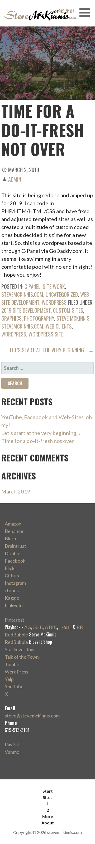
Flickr (10, 568)
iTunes (12, 590)
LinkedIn (14, 605)
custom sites (68, 310)
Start (47, 790)
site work (54, 286)
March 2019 (15, 491)
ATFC (51, 627)
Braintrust (15, 546)
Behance (14, 531)
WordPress (54, 302)
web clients (59, 326)
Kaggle (12, 598)
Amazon (13, 524)
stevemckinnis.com (22, 294)
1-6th (64, 627)
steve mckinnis (72, 318)
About (47, 822)
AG (27, 627)
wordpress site (45, 334)
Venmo (12, 752)
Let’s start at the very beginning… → (52, 350)
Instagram (15, 583)
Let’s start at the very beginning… (40, 433)
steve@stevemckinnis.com (32, 716)
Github (12, 575)
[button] (86, 12)
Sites (48, 797)
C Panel (32, 286)
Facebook (15, 561)
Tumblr (12, 664)
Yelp (9, 679)
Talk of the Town (22, 657)
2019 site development (26, 310)
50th (38, 627)
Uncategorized (62, 294)
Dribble (12, 553)
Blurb (10, 538)
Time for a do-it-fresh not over (37, 441)
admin (14, 179)
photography (39, 318)
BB (80, 627)
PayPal (12, 744)
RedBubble (16, 635)
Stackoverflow (20, 649)
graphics (11, 318)
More (47, 816)
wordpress (13, 334)
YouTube (14, 686)
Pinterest (14, 620)
